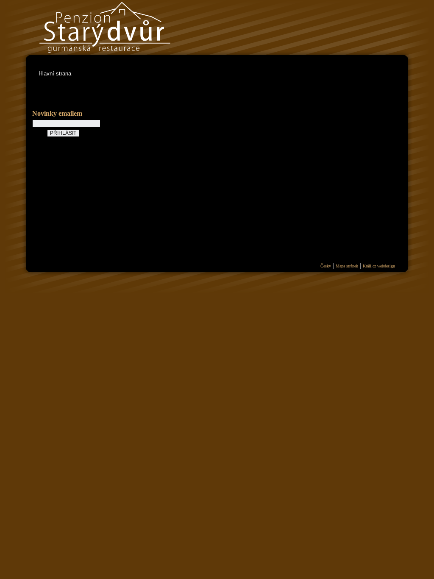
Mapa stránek (347, 266)
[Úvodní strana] (134, 59)
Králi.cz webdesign (379, 266)
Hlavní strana (55, 73)
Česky (325, 266)
